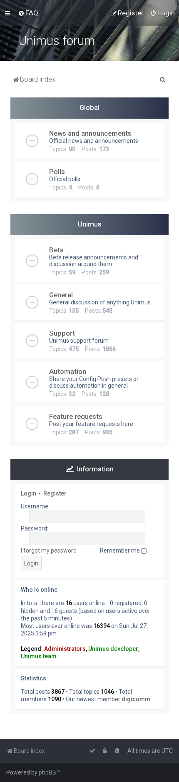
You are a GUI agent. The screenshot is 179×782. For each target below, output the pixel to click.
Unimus (90, 224)
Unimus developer (113, 648)
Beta (56, 250)
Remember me (120, 550)
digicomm (136, 699)
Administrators (65, 648)
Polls (57, 171)
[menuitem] (28, 13)
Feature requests (75, 416)
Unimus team (39, 656)
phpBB (47, 772)
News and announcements (90, 133)
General (61, 295)
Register (55, 493)
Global (89, 107)
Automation (67, 371)
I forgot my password (49, 550)
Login (28, 493)
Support (62, 333)
